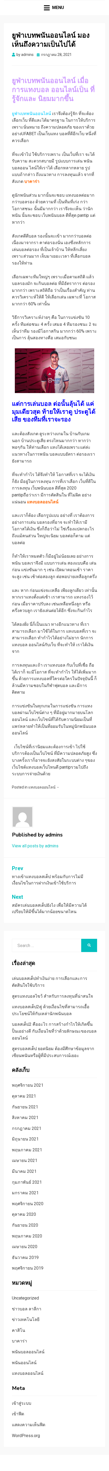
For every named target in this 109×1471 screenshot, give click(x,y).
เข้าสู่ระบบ (21, 1403)
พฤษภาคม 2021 (27, 1149)
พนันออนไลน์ (24, 1362)
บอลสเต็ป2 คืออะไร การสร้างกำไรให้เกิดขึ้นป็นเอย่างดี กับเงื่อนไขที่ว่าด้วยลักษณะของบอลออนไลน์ (54, 1031)
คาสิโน (18, 1330)
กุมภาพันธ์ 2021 (27, 1182)
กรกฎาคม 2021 (26, 1128)
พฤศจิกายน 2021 (27, 1085)
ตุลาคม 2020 (24, 1214)
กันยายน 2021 (25, 1106)
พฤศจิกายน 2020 (27, 1203)
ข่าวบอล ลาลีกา (26, 1308)
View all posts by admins (35, 845)
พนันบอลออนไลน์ (28, 1351)
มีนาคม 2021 (24, 1171)
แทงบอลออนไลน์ (42, 787)
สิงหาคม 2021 (25, 1117)
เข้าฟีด (18, 1413)
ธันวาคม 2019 (25, 1257)
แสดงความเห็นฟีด (28, 1424)
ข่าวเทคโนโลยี (25, 1319)
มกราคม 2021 (25, 1192)
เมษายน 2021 (24, 1160)
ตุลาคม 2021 (24, 1096)
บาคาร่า (19, 1341)
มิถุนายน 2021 (25, 1139)
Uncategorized (25, 1298)
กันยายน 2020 (25, 1225)
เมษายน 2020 (24, 1246)
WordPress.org (26, 1435)
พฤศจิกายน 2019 (27, 1268)
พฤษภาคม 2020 (27, 1236)
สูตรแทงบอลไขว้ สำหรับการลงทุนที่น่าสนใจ (52, 996)
